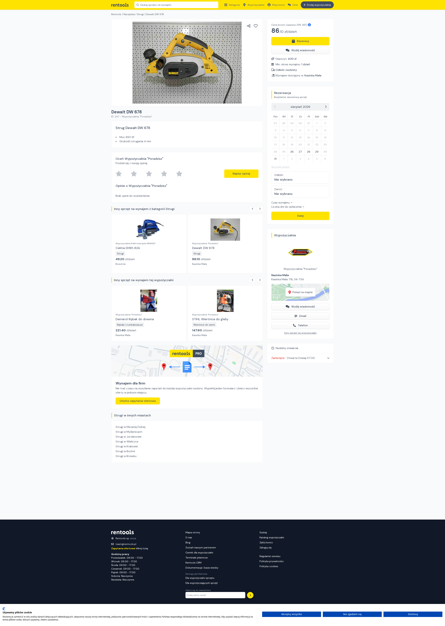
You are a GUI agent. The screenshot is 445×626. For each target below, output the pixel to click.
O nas (188, 537)
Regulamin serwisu (270, 556)
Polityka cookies (269, 566)
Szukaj (263, 532)
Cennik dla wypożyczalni (199, 552)
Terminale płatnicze (196, 557)
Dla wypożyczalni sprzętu (199, 577)
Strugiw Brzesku (126, 456)
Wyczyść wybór (280, 166)
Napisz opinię (241, 173)
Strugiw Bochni (125, 451)
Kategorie (234, 4)
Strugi (140, 14)
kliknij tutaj (129, 548)
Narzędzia (129, 14)
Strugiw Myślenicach (129, 432)
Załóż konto (266, 542)
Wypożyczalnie (256, 4)
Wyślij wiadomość (303, 50)
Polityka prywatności (272, 561)
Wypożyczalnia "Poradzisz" (300, 269)
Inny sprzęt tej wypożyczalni (300, 332)
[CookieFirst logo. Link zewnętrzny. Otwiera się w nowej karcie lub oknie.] (4, 608)
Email (302, 316)
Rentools (116, 14)
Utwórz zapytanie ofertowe (138, 401)
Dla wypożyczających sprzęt (201, 582)
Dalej (300, 216)
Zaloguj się (266, 547)
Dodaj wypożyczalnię (319, 4)
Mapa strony (192, 532)
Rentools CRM (193, 562)
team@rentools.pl (126, 544)
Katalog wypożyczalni (272, 537)
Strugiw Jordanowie (128, 436)
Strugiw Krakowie (127, 446)
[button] (300, 358)
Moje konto (278, 4)
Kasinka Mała (312, 75)
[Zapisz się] (250, 595)
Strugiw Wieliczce (127, 441)
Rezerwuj (303, 41)
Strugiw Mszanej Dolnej (130, 427)
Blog (187, 542)
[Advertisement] (187, 491)
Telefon (303, 325)
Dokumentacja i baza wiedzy (201, 567)
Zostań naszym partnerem (200, 547)
